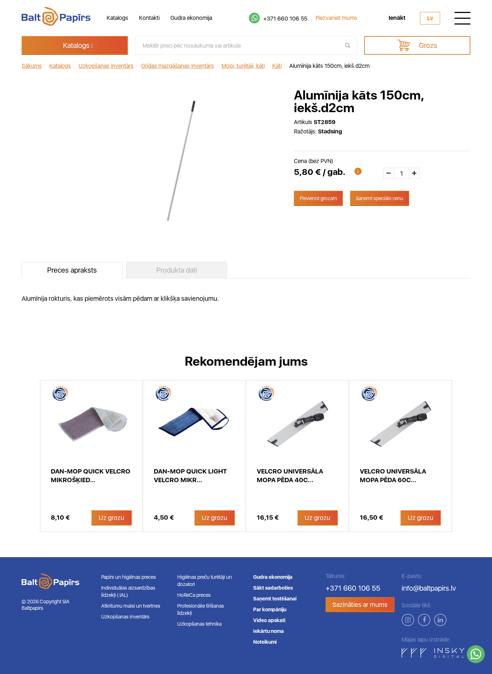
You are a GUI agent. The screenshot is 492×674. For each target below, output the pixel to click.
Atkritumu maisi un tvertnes (130, 606)
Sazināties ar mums (360, 604)
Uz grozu (111, 517)
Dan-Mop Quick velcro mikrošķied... (90, 475)
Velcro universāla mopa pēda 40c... (290, 475)
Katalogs (117, 17)
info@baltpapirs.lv (429, 588)
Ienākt (397, 18)
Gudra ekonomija (191, 17)
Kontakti (149, 17)
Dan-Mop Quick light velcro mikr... (190, 475)
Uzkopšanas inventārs (125, 617)
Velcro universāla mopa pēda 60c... (393, 475)
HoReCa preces (194, 595)
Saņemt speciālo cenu (379, 198)
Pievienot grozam (318, 198)
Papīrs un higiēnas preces (128, 577)
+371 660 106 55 (285, 18)
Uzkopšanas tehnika (199, 624)
